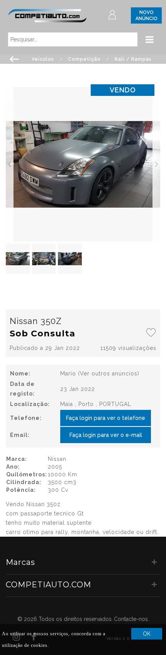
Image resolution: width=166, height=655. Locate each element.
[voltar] (14, 58)
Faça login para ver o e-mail (105, 435)
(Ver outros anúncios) (108, 373)
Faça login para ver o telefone (105, 418)
